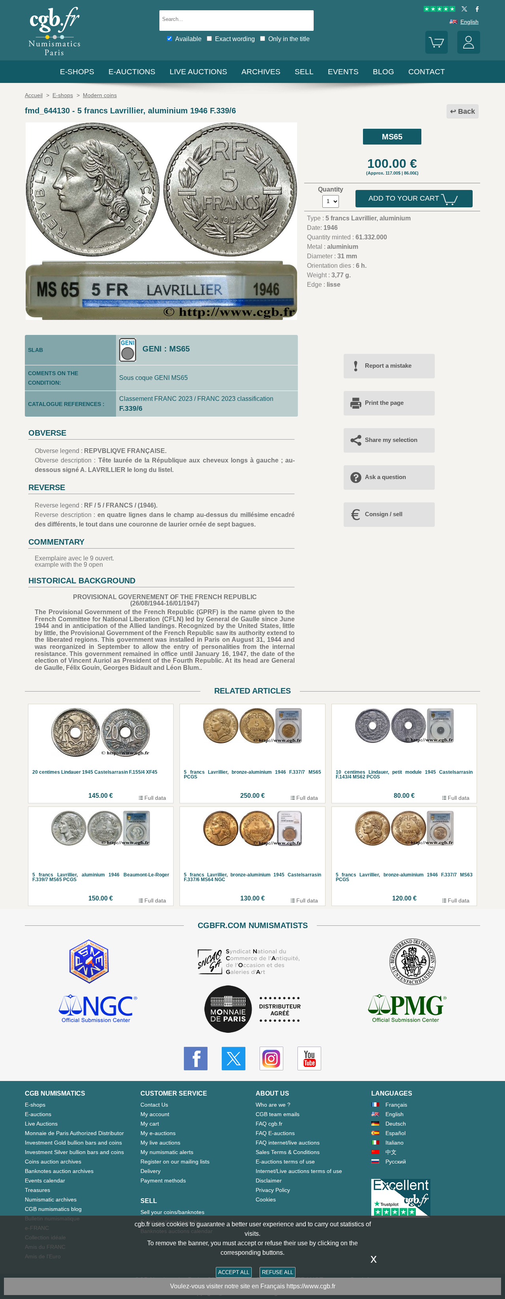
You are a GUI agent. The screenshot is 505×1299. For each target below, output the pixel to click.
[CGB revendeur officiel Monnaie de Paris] (252, 1009)
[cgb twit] (463, 10)
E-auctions (131, 72)
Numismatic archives (51, 1199)
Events (343, 72)
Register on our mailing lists (174, 1161)
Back (466, 111)
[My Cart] (436, 52)
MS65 (392, 137)
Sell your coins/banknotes (172, 1212)
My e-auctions (158, 1133)
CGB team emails (277, 1114)
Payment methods (163, 1180)
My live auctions (160, 1142)
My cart (149, 1123)
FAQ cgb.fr (269, 1123)
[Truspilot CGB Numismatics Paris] (439, 10)
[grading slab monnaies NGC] (97, 1009)
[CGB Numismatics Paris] (54, 57)
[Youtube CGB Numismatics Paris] (309, 1058)
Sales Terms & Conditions (288, 1152)
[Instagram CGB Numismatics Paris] (271, 1058)
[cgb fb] (475, 10)
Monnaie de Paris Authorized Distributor (74, 1133)
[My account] (468, 52)
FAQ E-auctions (275, 1133)
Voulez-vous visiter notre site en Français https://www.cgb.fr (252, 1286)
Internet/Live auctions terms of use (299, 1171)
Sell (304, 72)
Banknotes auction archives (59, 1171)
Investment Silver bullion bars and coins (74, 1152)
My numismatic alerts (166, 1152)
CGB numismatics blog (53, 1209)
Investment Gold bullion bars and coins (73, 1142)
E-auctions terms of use (285, 1161)
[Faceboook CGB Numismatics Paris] (196, 1058)
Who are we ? (273, 1105)
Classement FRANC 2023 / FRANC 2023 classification (196, 398)
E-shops (77, 72)
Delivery (150, 1171)
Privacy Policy (273, 1190)
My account (154, 1114)
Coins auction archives (53, 1161)
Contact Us (154, 1105)
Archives (261, 72)
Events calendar (45, 1180)
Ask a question (385, 477)
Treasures (37, 1190)
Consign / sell (383, 514)
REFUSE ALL (277, 1272)
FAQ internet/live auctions (288, 1142)
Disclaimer (269, 1180)
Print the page (384, 402)
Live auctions (198, 72)
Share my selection (391, 439)
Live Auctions (41, 1123)
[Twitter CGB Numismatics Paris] (233, 1058)
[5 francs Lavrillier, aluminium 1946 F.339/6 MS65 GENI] (161, 317)
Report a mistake (388, 365)
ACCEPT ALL (233, 1272)
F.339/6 (130, 408)
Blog (383, 72)
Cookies (266, 1199)
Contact (426, 72)
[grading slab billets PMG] (407, 1009)
